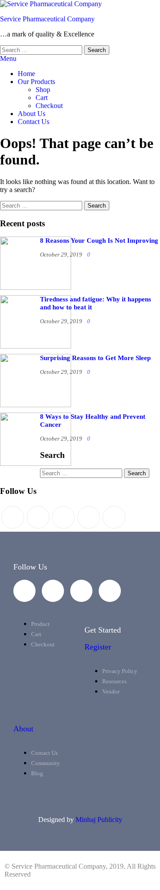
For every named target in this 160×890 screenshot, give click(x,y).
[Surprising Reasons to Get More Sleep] (35, 405)
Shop (43, 89)
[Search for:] (42, 49)
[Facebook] (38, 517)
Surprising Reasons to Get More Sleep (95, 357)
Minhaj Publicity (99, 819)
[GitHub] (88, 517)
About (23, 728)
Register (97, 646)
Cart (42, 97)
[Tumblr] (114, 517)
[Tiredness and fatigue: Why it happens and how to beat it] (35, 346)
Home (26, 73)
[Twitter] (12, 517)
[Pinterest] (63, 517)
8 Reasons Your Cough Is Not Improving (99, 240)
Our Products (36, 81)
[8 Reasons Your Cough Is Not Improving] (35, 287)
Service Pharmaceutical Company (47, 19)
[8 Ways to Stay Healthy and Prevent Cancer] (35, 463)
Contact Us (33, 121)
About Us (31, 113)
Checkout (49, 105)
